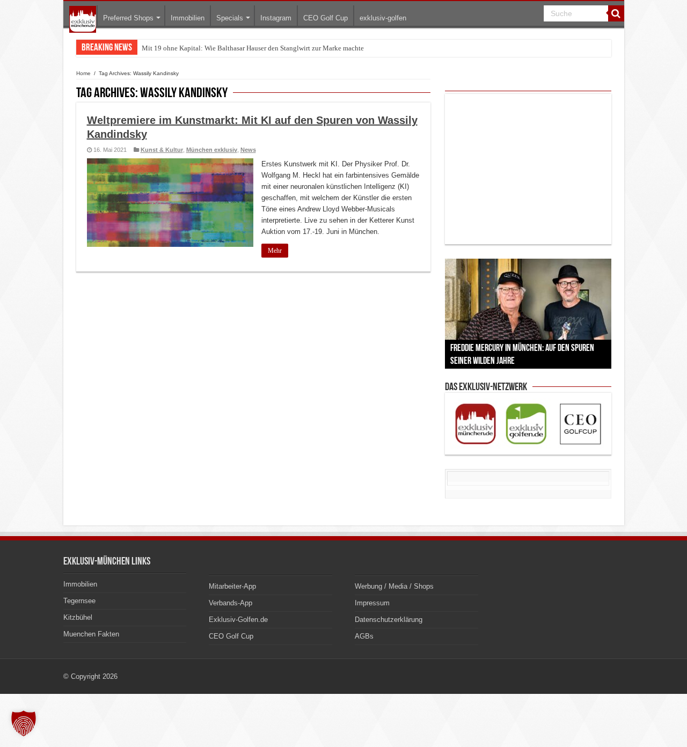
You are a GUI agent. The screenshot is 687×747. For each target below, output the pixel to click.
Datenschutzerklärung (388, 620)
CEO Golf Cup (325, 18)
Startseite (83, 19)
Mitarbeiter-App (232, 586)
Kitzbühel (77, 617)
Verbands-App (230, 603)
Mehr (275, 250)
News (248, 150)
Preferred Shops (128, 18)
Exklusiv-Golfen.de (238, 620)
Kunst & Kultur (162, 150)
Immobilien (187, 18)
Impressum (372, 603)
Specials (229, 18)
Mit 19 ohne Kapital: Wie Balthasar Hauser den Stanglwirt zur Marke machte (253, 48)
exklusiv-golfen (383, 18)
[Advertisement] (528, 169)
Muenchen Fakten (91, 634)
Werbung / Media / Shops (394, 586)
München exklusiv (211, 150)
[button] (23, 723)
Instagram (275, 18)
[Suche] (616, 13)
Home (83, 73)
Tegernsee (79, 601)
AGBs (364, 636)
